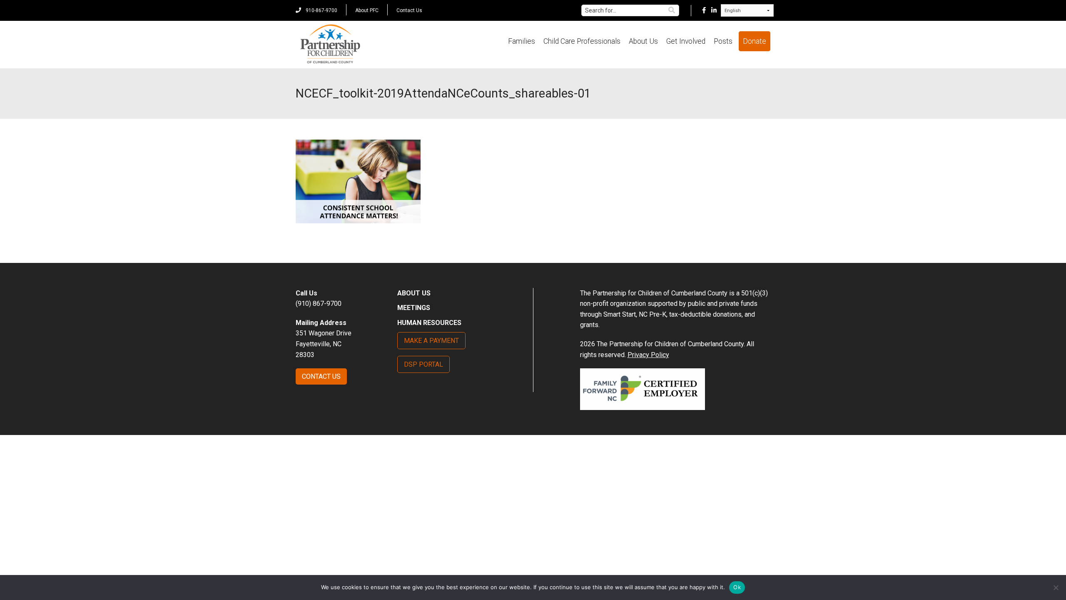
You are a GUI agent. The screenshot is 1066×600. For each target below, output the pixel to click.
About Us (643, 41)
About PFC (367, 10)
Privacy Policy (648, 355)
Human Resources (429, 323)
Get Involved (685, 41)
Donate (754, 41)
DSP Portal (423, 364)
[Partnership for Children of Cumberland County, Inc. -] (330, 44)
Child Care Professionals (581, 41)
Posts (723, 41)
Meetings (413, 308)
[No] (1055, 587)
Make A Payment (431, 341)
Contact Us (409, 10)
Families (521, 41)
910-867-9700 (320, 10)
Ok (737, 587)
